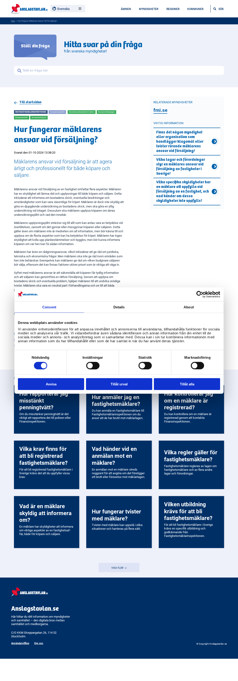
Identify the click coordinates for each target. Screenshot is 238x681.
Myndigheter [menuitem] (148, 9)
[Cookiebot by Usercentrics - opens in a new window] (199, 294)
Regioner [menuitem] (172, 9)
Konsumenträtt (21, 117)
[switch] (92, 365)
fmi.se (160, 110)
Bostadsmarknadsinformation (81, 112)
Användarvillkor (20, 643)
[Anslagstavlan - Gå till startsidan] (29, 8)
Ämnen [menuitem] (126, 9)
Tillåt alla (187, 384)
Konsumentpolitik (57, 112)
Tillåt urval (119, 384)
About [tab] (189, 307)
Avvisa (51, 384)
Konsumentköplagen (106, 112)
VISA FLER (117, 567)
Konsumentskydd (39, 117)
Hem (13, 21)
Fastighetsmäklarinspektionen (30, 112)
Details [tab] (119, 307)
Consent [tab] (49, 307)
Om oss (38, 643)
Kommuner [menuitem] (195, 9)
